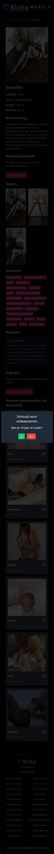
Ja (21, 436)
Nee (31, 436)
